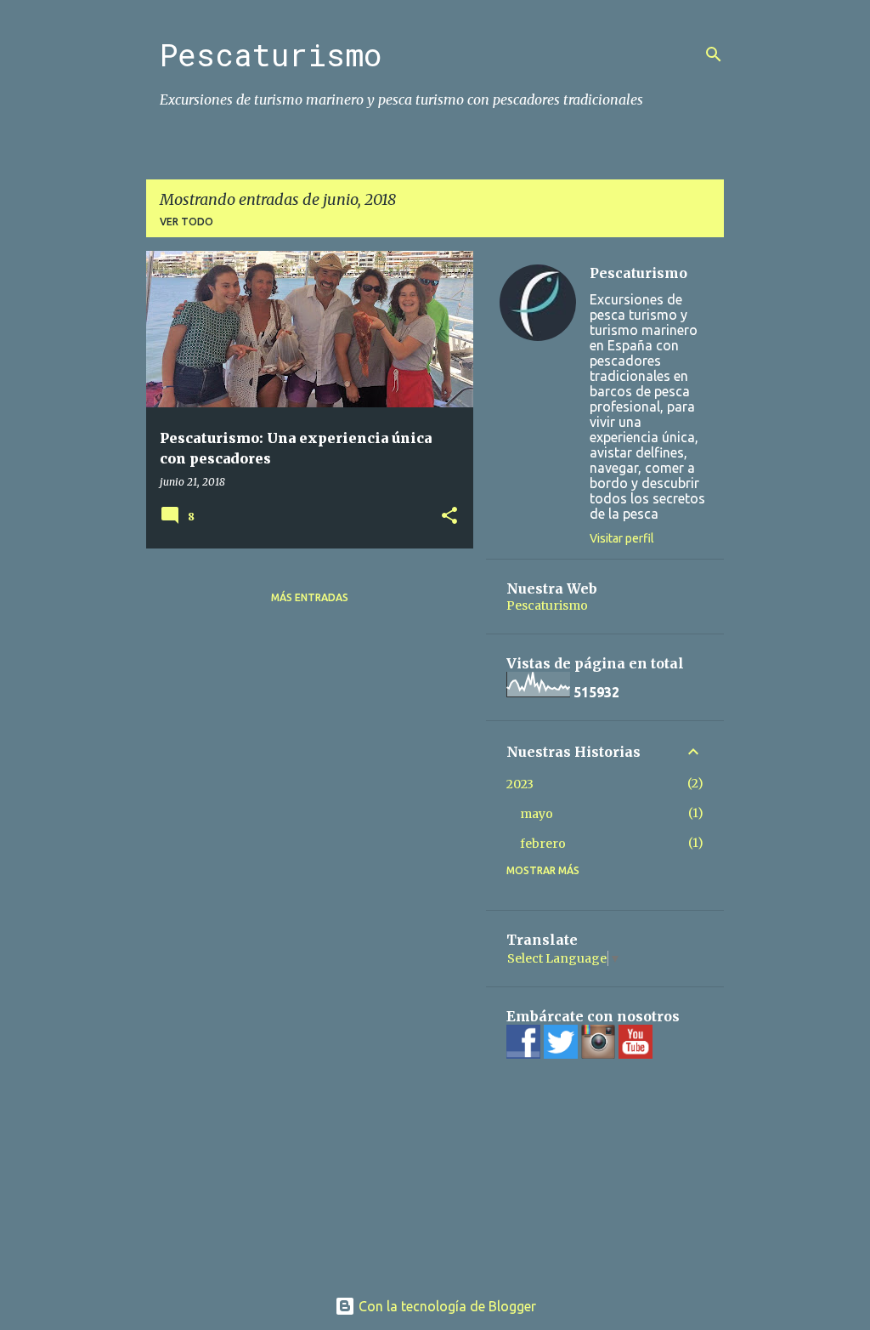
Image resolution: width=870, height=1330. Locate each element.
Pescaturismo (270, 54)
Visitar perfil (622, 538)
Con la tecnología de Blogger (445, 1306)
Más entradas (309, 597)
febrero (543, 843)
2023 (520, 784)
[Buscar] (713, 54)
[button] (449, 516)
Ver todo (186, 221)
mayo (536, 813)
